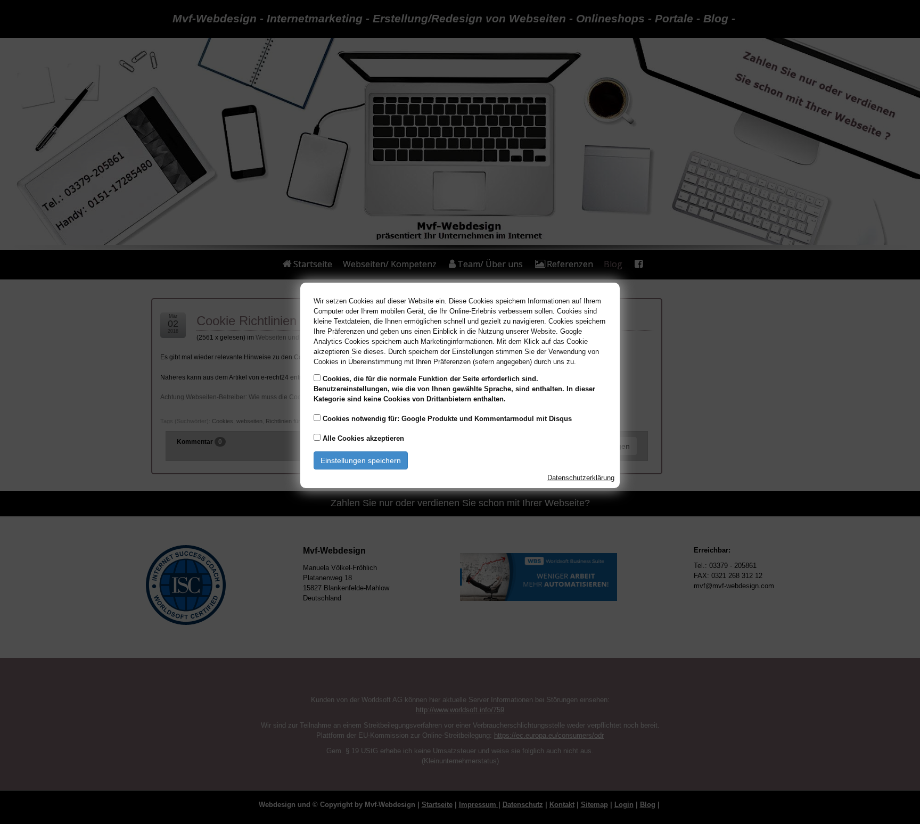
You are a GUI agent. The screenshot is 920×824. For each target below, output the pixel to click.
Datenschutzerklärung (580, 478)
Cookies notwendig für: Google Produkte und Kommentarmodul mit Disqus (447, 419)
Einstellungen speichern (361, 460)
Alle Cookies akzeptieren (363, 438)
